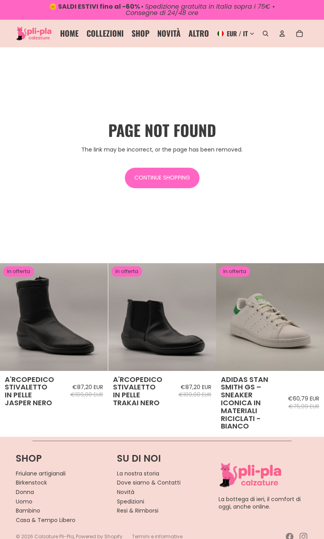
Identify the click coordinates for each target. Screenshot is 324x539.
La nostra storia (138, 473)
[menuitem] (199, 33)
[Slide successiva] (96, 317)
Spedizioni (130, 501)
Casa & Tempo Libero (45, 520)
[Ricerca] (265, 33)
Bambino (28, 511)
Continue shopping (162, 178)
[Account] (282, 33)
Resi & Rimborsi (137, 511)
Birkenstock (31, 483)
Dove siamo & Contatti (149, 483)
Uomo (24, 501)
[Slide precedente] (12, 317)
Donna (25, 492)
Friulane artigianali (41, 473)
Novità (125, 492)
